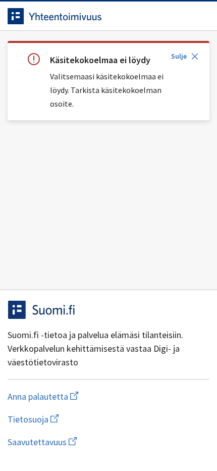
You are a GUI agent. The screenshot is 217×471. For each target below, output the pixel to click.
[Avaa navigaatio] (199, 16)
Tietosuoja (82, 419)
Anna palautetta (83, 396)
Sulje (179, 56)
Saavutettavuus (100, 442)
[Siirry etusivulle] (88, 16)
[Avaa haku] (179, 16)
